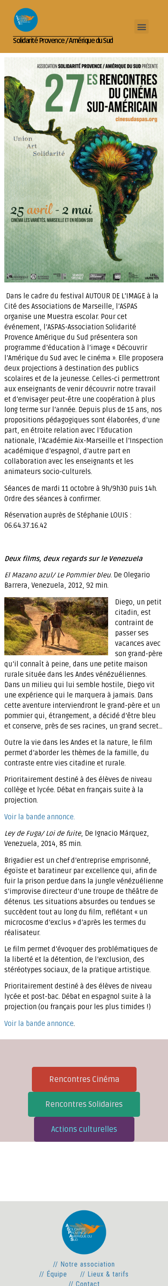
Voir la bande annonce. (39, 817)
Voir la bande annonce (39, 1024)
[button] (141, 26)
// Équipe (53, 1274)
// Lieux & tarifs (104, 1274)
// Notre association (84, 1264)
